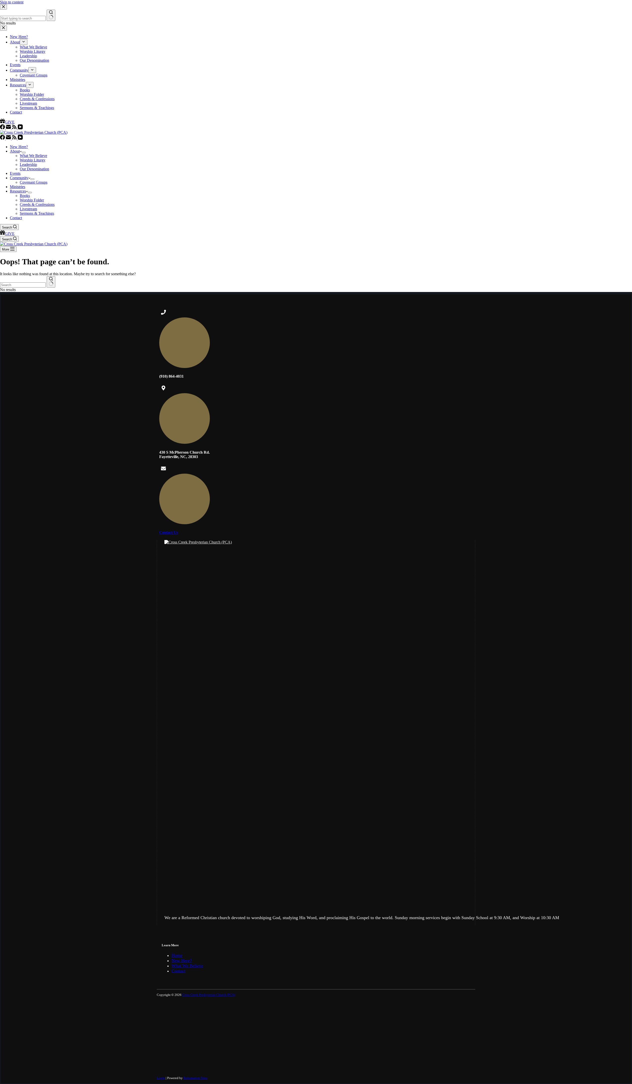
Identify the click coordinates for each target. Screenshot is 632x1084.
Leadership (28, 164)
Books (25, 196)
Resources (18, 191)
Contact (16, 218)
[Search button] (51, 282)
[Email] (9, 138)
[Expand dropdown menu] (24, 152)
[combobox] (23, 285)
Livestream (28, 209)
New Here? (19, 147)
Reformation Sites (195, 1078)
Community (19, 178)
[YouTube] (20, 138)
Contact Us (168, 532)
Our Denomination (34, 169)
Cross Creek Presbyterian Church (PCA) (208, 995)
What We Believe (33, 156)
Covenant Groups (33, 182)
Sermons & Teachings (37, 213)
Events (15, 173)
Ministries (17, 187)
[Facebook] (3, 138)
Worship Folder (32, 200)
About (15, 151)
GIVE (10, 234)
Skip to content (11, 2)
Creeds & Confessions (37, 204)
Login (161, 1078)
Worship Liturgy (32, 160)
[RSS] (15, 138)
